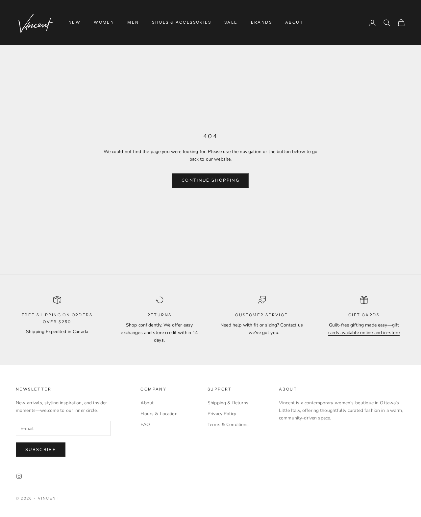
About (294, 22)
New (74, 22)
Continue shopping (210, 180)
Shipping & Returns (228, 403)
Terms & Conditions (228, 424)
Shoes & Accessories (181, 22)
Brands (261, 22)
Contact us (291, 325)
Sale (231, 22)
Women (104, 22)
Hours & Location (158, 414)
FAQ (145, 424)
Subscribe (40, 450)
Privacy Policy (222, 414)
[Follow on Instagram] (19, 476)
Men (133, 22)
